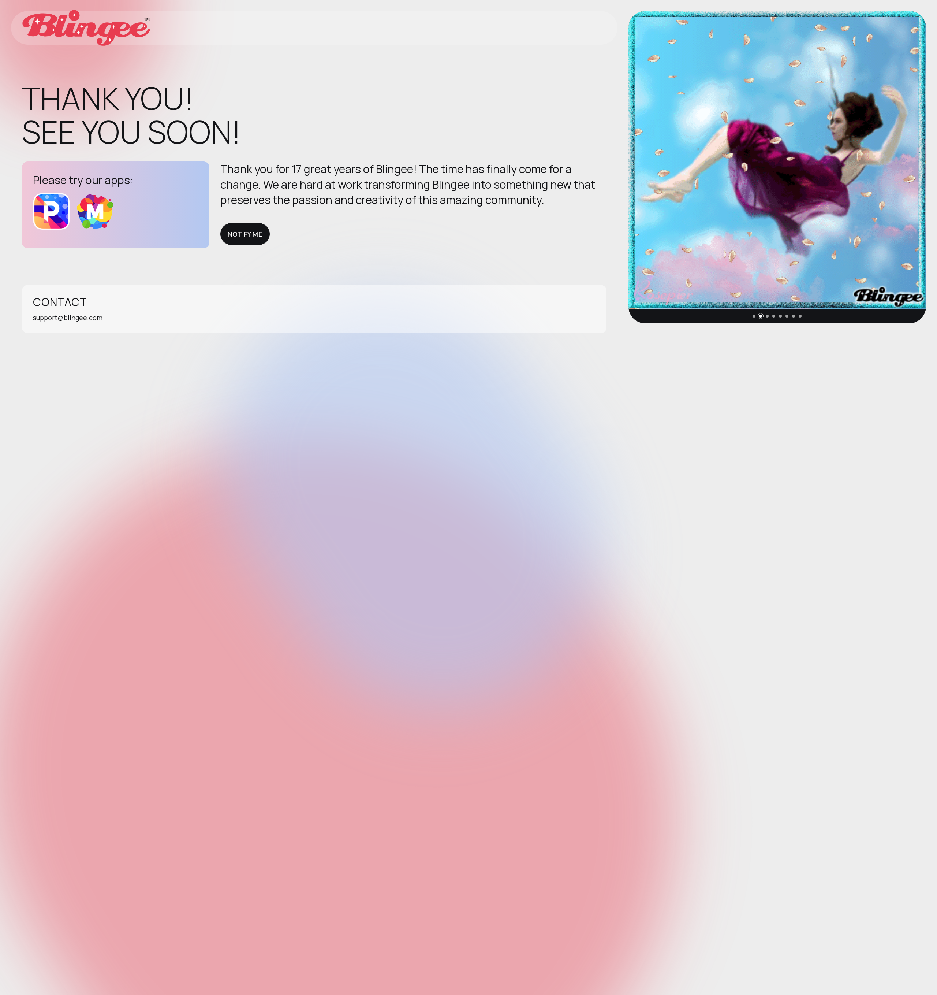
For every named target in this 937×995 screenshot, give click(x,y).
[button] (754, 316)
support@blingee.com (67, 317)
